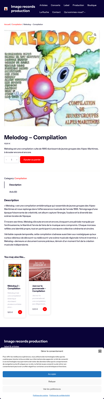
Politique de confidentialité (59, 395)
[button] (100, 351)
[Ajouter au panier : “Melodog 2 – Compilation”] (20, 312)
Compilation (17, 24)
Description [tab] (15, 184)
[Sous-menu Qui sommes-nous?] (84, 12)
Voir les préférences (52, 389)
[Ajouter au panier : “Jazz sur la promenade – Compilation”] (45, 309)
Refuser (52, 381)
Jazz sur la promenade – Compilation (39, 288)
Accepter (52, 374)
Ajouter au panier (32, 159)
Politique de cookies (40, 395)
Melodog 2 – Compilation (14, 287)
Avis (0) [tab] (13, 192)
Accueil (7, 24)
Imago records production (23, 8)
